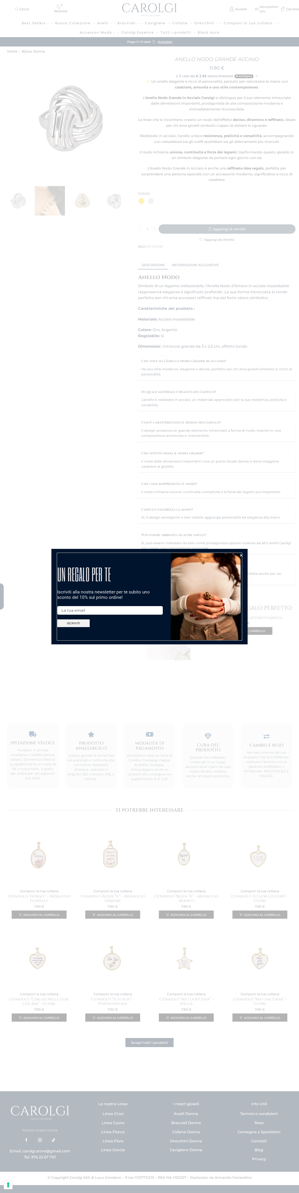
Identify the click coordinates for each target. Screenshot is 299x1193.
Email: (62, 602)
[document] (149, 596)
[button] (241, 555)
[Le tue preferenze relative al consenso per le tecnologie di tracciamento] (8, 1184)
